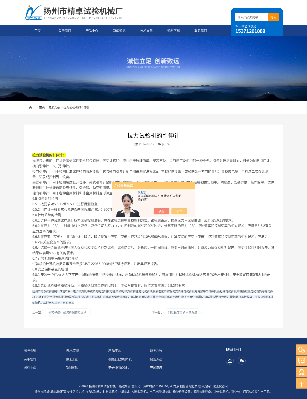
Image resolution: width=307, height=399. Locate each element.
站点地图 (179, 386)
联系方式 (156, 359)
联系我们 (200, 30)
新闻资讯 (119, 30)
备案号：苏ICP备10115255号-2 (152, 386)
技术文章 (146, 30)
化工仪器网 (220, 386)
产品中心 (92, 30)
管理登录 (192, 386)
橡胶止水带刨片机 (120, 359)
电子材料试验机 (118, 367)
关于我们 (64, 30)
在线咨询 (156, 367)
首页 (37, 30)
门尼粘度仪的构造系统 (182, 312)
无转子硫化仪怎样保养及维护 (67, 312)
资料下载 (173, 30)
